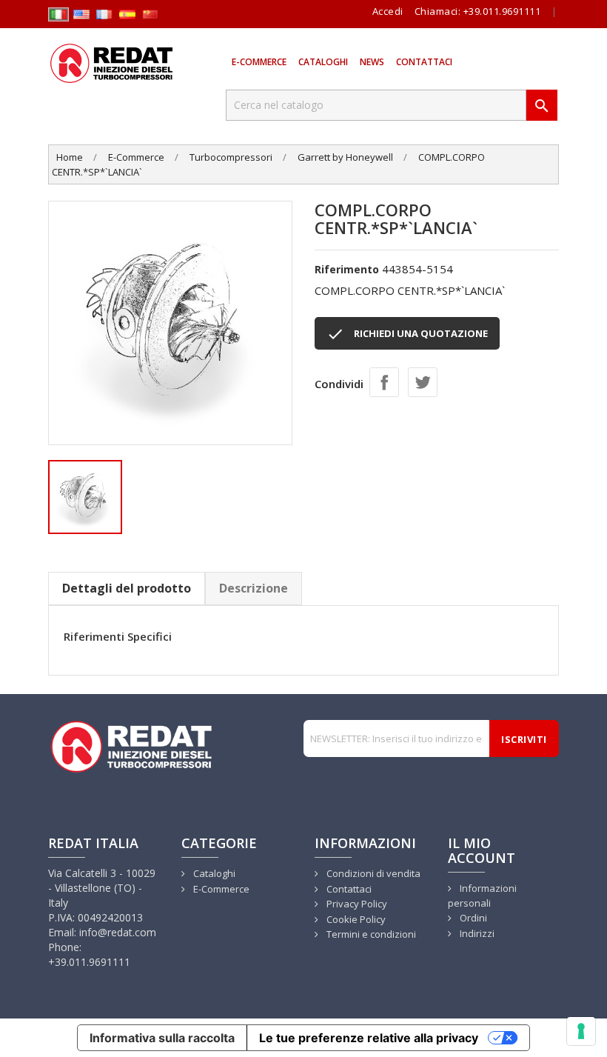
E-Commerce (259, 62)
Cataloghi (323, 62)
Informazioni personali (482, 895)
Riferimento (347, 269)
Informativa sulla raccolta (162, 1037)
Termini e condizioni (370, 934)
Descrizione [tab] (253, 588)
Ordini (472, 917)
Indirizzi (475, 933)
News (372, 62)
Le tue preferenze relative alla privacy (368, 1037)
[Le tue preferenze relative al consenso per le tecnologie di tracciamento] (581, 1031)
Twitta (422, 382)
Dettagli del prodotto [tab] (126, 588)
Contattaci (424, 62)
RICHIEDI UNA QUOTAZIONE (407, 334)
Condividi (384, 382)
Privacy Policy (355, 903)
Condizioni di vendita (372, 873)
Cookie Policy (355, 919)
